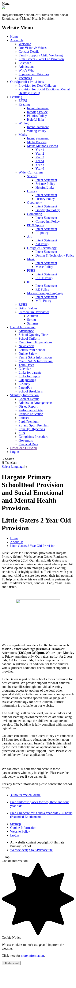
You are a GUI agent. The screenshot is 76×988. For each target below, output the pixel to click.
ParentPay (25, 387)
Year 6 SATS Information (36, 361)
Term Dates (26, 365)
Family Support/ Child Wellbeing (41, 55)
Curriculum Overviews (34, 312)
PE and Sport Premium (34, 425)
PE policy (42, 233)
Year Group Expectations (35, 342)
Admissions (26, 66)
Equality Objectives (32, 429)
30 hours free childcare (25, 795)
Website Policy (20, 831)
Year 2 (39, 153)
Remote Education (31, 414)
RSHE (23, 304)
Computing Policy (47, 221)
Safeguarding (27, 380)
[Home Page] (3, 7)
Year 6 (39, 168)
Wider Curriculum (31, 172)
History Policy (45, 199)
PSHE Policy (44, 278)
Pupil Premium (28, 421)
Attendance (26, 331)
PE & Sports (35, 225)
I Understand (11, 963)
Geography (34, 202)
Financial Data (28, 444)
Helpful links (35, 119)
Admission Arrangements (35, 402)
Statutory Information (24, 395)
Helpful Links (44, 187)
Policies (24, 418)
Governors (26, 440)
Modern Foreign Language (45, 293)
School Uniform (29, 338)
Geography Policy (47, 210)
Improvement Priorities (34, 74)
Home (14, 36)
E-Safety (24, 384)
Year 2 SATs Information (35, 357)
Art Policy (42, 244)
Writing (23, 123)
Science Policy (45, 183)
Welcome (25, 44)
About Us (16, 40)
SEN (22, 433)
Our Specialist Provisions (27, 81)
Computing (34, 214)
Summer (32, 323)
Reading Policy (37, 112)
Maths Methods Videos (42, 146)
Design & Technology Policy (54, 255)
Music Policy (44, 267)
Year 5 (39, 165)
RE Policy (42, 289)
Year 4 (39, 161)
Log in (14, 452)
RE (29, 282)
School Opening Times (34, 334)
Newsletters (26, 346)
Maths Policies (36, 142)
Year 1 (39, 149)
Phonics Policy (37, 115)
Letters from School (32, 350)
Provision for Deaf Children (37, 85)
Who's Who (26, 70)
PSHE (31, 270)
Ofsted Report (28, 406)
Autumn (32, 316)
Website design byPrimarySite (31, 850)
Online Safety (28, 353)
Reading (24, 104)
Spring (31, 319)
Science (32, 176)
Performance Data (31, 410)
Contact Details (29, 51)
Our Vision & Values (32, 48)
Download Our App (23, 448)
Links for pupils (29, 376)
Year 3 (39, 157)
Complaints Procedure (33, 436)
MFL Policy (43, 300)
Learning (16, 97)
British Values (28, 308)
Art (29, 236)
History (32, 191)
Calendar (25, 63)
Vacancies (25, 78)
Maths (23, 134)
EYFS (23, 100)
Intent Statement (38, 108)
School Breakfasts (31, 391)
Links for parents (30, 372)
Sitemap (15, 824)
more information (32, 955)
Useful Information (22, 327)
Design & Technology (42, 248)
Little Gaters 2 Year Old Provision (41, 59)
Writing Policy (36, 131)
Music (31, 259)
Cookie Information (23, 827)
